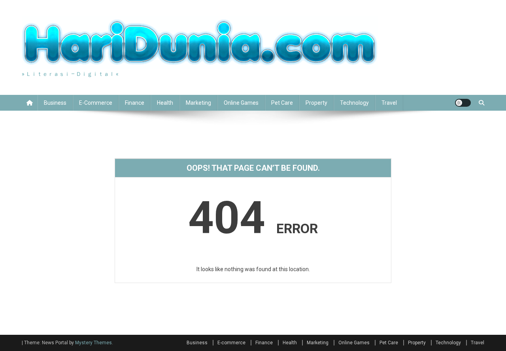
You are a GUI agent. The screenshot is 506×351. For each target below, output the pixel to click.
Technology (354, 103)
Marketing (198, 103)
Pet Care (282, 103)
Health (165, 103)
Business (55, 103)
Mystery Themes (93, 342)
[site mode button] (463, 103)
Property (316, 103)
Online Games (241, 103)
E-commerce (95, 103)
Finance (134, 103)
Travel (389, 103)
